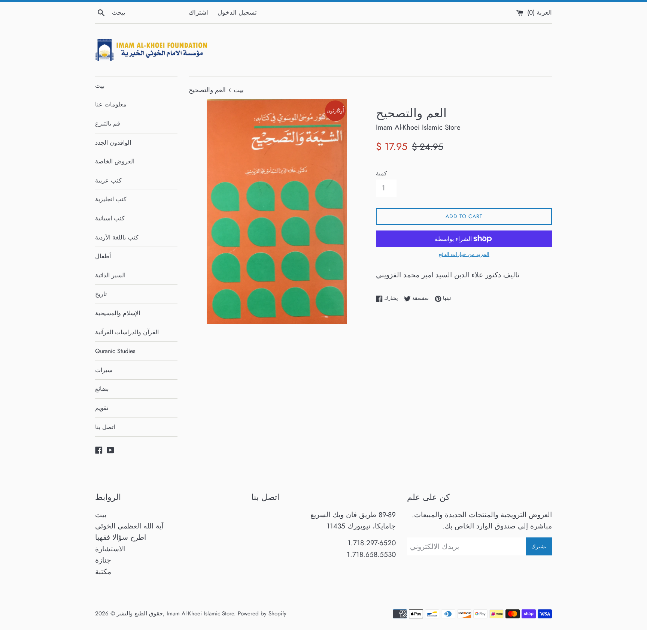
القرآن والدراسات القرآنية (127, 332)
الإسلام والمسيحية (117, 313)
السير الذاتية (110, 275)
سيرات (103, 370)
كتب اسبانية (110, 218)
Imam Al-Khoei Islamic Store (200, 613)
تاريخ (101, 294)
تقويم (101, 408)
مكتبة (103, 572)
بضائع (102, 389)
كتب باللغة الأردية (117, 237)
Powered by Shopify (262, 613)
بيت (99, 85)
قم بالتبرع (107, 123)
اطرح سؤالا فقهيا (120, 537)
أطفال (103, 256)
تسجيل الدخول (237, 12)
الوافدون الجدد (113, 142)
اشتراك (198, 12)
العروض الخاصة (114, 161)
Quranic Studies (115, 351)
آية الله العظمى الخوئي (129, 526)
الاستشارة (110, 549)
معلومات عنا (111, 104)
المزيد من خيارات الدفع (463, 254)
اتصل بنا (105, 427)
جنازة (103, 560)
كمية (381, 173)
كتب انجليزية (111, 199)
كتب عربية (108, 180)
